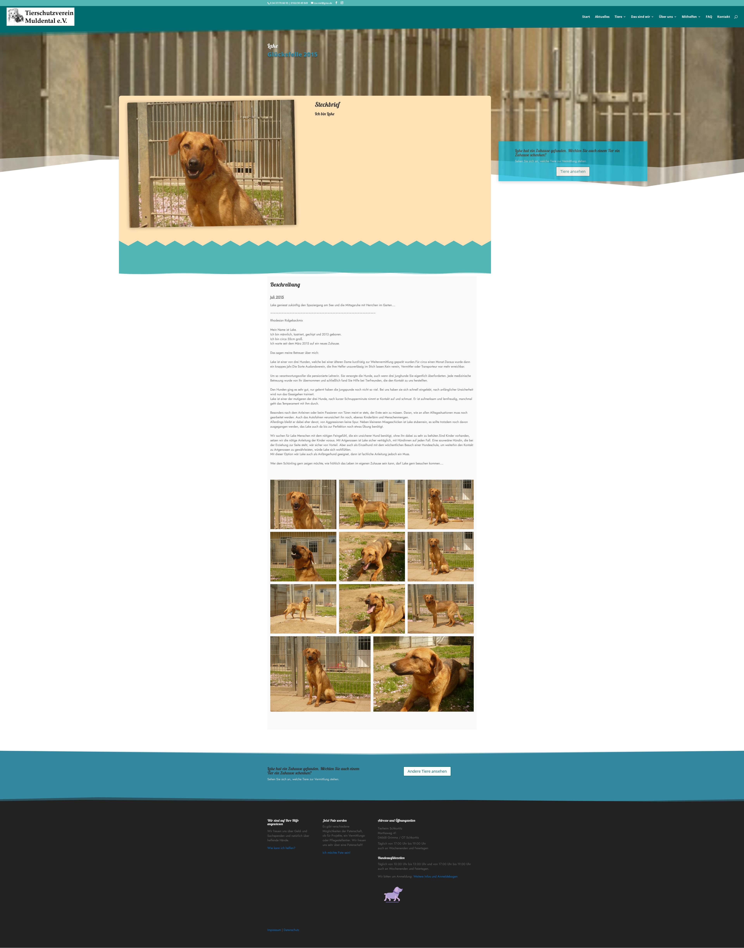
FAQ (709, 17)
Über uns (666, 17)
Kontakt (723, 17)
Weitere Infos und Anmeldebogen (435, 876)
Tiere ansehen (573, 171)
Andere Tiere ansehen (427, 771)
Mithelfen (689, 17)
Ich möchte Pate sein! (336, 852)
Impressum (274, 930)
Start (586, 17)
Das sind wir (640, 17)
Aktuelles (602, 17)
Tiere (618, 17)
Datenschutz (291, 930)
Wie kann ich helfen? (281, 848)
